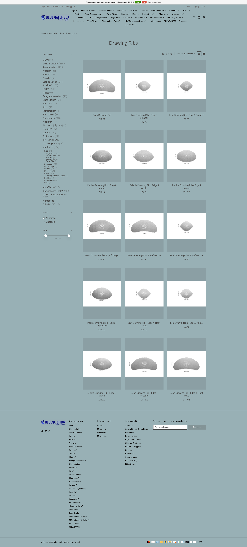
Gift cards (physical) (98, 17)
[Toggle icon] (194, 17)
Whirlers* (47, 122)
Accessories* (50, 118)
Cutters (47, 169)
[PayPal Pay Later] (165, 542)
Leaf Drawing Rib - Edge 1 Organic (186, 115)
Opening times (131, 457)
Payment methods (133, 439)
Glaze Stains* (112, 14)
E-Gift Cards (130, 25)
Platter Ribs (50, 161)
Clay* (45, 60)
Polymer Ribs (50, 154)
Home (43, 33)
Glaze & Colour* (50, 63)
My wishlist (102, 436)
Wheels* (47, 71)
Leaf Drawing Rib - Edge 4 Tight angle (144, 324)
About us (129, 426)
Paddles (47, 178)
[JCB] (178, 542)
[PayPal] (161, 542)
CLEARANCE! (170, 21)
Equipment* (48, 136)
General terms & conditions (136, 429)
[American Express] (157, 542)
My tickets (101, 432)
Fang (46, 183)
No (144, 2)
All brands (51, 218)
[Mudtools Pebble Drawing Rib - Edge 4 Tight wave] (102, 293)
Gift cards (183, 21)
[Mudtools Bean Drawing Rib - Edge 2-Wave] (144, 226)
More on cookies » (154, 2)
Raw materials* (50, 67)
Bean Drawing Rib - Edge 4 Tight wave (186, 394)
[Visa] (153, 542)
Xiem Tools (48, 187)
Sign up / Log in (199, 7)
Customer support (133, 446)
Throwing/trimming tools (54, 176)
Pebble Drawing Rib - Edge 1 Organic (186, 186)
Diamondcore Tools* (53, 191)
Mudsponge (49, 166)
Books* (46, 74)
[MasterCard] (148, 542)
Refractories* (49, 111)
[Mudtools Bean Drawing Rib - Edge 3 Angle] (102, 226)
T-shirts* (144, 10)
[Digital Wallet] (193, 542)
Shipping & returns (133, 443)
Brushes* (47, 85)
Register (100, 426)
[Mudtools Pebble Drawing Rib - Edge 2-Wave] (102, 363)
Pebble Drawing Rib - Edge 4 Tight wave (102, 324)
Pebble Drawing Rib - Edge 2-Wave (102, 394)
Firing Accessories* (53, 96)
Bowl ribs (49, 157)
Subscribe (197, 427)
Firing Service (130, 464)
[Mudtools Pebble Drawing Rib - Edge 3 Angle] (144, 156)
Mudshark (48, 171)
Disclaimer (129, 432)
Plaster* (78, 14)
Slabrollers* (164, 14)
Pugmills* (47, 129)
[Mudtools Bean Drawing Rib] (102, 86)
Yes (137, 2)
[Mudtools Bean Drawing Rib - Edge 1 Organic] (144, 363)
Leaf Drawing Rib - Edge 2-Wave (186, 255)
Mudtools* (53, 33)
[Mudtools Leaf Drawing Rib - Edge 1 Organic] (186, 86)
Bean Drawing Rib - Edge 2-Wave (144, 255)
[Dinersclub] (182, 542)
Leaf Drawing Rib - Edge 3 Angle (186, 322)
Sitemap (128, 450)
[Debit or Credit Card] (187, 542)
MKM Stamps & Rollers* (55, 194)
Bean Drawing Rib (102, 115)
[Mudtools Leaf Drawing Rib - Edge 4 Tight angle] (144, 293)
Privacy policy (131, 436)
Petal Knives (49, 180)
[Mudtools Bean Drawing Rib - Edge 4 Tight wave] (186, 363)
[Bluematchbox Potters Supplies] (55, 17)
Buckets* (125, 14)
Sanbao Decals (50, 82)
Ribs (62, 33)
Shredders (48, 164)
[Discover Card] (174, 542)
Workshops (156, 21)
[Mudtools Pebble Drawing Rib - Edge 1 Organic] (186, 156)
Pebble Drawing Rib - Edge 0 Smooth (102, 186)
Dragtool (48, 173)
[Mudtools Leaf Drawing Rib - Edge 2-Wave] (186, 226)
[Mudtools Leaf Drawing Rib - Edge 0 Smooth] (144, 86)
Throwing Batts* (51, 143)
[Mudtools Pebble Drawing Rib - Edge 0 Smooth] (102, 156)
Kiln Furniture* (50, 140)
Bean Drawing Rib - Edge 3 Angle (101, 255)
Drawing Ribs (50, 159)
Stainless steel (51, 156)
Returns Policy (131, 460)
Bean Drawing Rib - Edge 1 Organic (144, 394)
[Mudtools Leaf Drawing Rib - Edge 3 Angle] (186, 293)
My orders (101, 429)
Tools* (46, 89)
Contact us (130, 453)
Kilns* (45, 107)
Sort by (180, 54)
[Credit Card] (170, 542)
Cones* (46, 132)
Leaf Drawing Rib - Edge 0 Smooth (144, 116)
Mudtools (50, 222)
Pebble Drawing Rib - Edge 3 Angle (144, 186)
